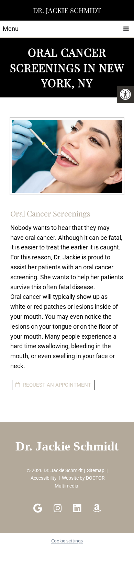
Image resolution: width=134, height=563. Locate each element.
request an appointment (56, 385)
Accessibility (44, 478)
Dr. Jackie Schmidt (67, 10)
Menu (11, 28)
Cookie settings (67, 541)
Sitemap (95, 470)
